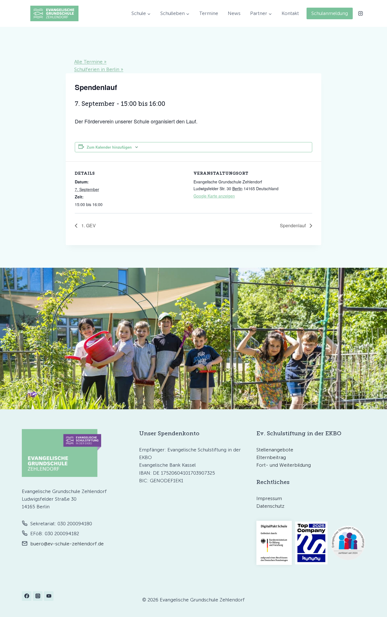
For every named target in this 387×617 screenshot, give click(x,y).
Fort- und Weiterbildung (283, 465)
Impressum (269, 498)
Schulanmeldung (329, 13)
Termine (208, 13)
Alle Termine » (90, 62)
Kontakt (290, 13)
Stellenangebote (274, 450)
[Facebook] (26, 596)
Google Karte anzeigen (214, 196)
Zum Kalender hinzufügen (109, 147)
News (234, 13)
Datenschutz (270, 506)
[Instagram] (360, 13)
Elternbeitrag (271, 457)
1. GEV (88, 225)
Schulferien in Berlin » (98, 69)
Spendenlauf (293, 225)
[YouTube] (49, 596)
